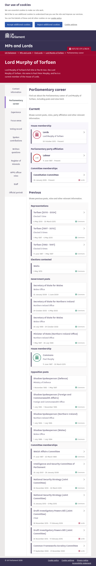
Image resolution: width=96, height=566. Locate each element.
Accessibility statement (81, 563)
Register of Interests (16, 162)
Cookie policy (53, 560)
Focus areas (16, 120)
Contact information (16, 90)
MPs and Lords (19, 45)
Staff (16, 184)
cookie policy (56, 18)
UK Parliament (10, 53)
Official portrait (16, 192)
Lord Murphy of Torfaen (55, 53)
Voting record (16, 129)
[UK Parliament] (15, 35)
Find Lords (38, 53)
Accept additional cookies (18, 24)
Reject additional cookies (48, 24)
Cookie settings (71, 25)
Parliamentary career (16, 102)
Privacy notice (82, 560)
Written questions (16, 151)
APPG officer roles (16, 174)
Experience (16, 112)
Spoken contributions (16, 139)
